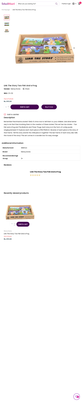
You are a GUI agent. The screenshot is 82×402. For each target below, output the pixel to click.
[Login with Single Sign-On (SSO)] (74, 3)
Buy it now (49, 107)
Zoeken (56, 4)
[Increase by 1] (9, 105)
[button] (74, 48)
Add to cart (24, 107)
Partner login (66, 4)
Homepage (6, 10)
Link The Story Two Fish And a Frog (16, 234)
